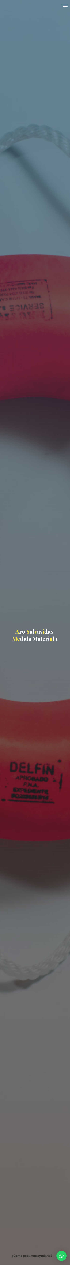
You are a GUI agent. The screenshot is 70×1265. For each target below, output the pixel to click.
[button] (61, 1256)
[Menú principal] (65, 6)
